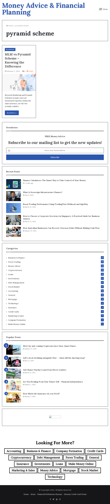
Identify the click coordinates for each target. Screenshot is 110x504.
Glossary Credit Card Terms (75, 494)
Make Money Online (16, 324)
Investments (10, 49)
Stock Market (14, 287)
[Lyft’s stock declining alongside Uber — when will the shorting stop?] (13, 362)
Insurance (12, 307)
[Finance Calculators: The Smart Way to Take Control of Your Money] (13, 184)
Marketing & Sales (16, 316)
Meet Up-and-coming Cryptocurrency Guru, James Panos (49, 346)
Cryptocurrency (15, 270)
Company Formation (17, 320)
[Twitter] (53, 499)
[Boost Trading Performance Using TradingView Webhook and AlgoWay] (13, 208)
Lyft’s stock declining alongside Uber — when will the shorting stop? (54, 358)
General (11, 295)
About (33, 494)
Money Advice (14, 266)
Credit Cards (13, 312)
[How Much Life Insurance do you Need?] (13, 397)
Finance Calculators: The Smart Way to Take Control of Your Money (54, 180)
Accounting (13, 291)
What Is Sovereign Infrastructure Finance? (42, 192)
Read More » (12, 113)
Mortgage (12, 299)
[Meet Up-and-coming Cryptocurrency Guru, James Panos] (13, 350)
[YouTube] (56, 499)
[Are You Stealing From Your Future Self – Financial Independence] (13, 386)
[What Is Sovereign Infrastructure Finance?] (13, 196)
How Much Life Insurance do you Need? (41, 393)
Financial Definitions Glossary (49, 494)
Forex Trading (14, 262)
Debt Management (16, 283)
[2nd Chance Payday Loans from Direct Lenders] (13, 374)
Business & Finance (16, 258)
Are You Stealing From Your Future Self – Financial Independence (53, 382)
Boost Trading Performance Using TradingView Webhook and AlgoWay (55, 204)
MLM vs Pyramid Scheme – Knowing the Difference (18, 60)
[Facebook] (50, 499)
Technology (13, 303)
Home (10, 26)
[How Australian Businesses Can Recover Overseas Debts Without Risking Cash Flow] (13, 232)
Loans (10, 274)
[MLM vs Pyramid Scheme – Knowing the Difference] (19, 82)
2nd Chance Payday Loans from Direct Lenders (44, 370)
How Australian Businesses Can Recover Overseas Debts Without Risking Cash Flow (61, 228)
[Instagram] (59, 499)
